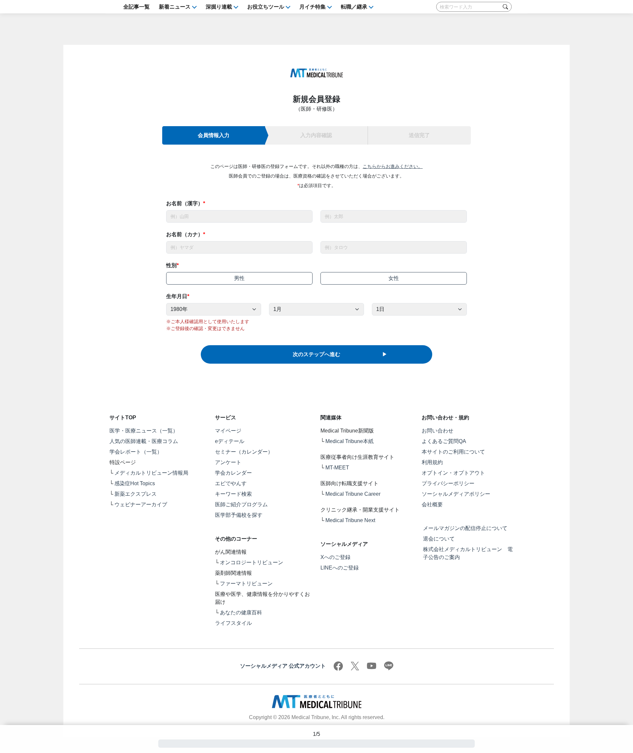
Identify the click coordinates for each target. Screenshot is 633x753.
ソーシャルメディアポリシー (456, 494)
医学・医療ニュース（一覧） (143, 430)
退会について (439, 539)
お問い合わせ (437, 430)
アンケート (228, 462)
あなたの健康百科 (241, 612)
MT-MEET (337, 467)
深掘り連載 (219, 7)
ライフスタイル (233, 623)
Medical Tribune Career (352, 494)
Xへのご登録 (335, 557)
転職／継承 (354, 7)
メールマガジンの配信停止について (465, 528)
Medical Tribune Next (350, 520)
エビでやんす (231, 483)
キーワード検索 (233, 494)
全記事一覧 (136, 7)
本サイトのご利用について (453, 452)
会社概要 (432, 504)
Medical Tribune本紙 (349, 441)
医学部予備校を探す (238, 515)
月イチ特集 (312, 7)
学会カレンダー (233, 473)
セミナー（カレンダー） (244, 452)
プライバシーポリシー (448, 483)
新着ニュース (175, 7)
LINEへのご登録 (339, 568)
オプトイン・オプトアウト (453, 473)
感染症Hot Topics (134, 483)
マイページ (228, 430)
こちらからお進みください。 (393, 166)
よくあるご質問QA (444, 441)
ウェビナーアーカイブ (140, 504)
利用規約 (432, 462)
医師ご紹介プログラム (241, 504)
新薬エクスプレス (135, 494)
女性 (393, 278)
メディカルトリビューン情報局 (151, 473)
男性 (239, 278)
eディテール (229, 441)
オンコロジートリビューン (251, 562)
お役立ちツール (265, 7)
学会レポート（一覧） (135, 452)
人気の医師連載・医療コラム (143, 441)
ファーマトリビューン (246, 583)
